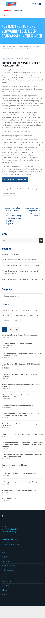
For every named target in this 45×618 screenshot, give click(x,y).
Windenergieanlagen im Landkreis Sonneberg (19, 490)
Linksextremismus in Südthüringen (15, 465)
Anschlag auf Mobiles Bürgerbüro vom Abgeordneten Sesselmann (32, 212)
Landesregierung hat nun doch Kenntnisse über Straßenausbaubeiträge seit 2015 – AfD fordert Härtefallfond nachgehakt (13, 215)
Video (38, 315)
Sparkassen (21, 189)
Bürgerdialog (26, 310)
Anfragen (27, 58)
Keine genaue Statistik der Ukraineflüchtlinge (19, 405)
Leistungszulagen (8, 189)
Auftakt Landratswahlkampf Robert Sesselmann (19, 260)
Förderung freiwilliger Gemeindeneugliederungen (20, 482)
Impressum (5, 561)
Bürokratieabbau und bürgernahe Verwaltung (19, 473)
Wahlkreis (6, 320)
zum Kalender (18, 16)
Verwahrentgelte (33, 189)
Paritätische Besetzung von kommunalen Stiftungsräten (22, 265)
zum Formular (18, 10)
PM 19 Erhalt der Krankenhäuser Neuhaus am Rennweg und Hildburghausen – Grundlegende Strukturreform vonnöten (22, 444)
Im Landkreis (6, 586)
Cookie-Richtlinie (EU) (9, 570)
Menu (37, 4)
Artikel (4, 577)
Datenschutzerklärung (9, 566)
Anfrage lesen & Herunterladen (16, 179)
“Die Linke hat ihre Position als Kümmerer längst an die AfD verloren (22, 425)
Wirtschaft (16, 320)
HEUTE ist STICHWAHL (10, 254)
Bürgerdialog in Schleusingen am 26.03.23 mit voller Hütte (22, 279)
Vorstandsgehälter (9, 194)
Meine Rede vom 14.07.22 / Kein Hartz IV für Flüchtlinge (22, 434)
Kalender (5, 590)
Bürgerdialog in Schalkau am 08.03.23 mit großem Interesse (20, 375)
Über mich (5, 594)
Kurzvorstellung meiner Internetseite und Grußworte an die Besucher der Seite (22, 456)
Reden (31, 315)
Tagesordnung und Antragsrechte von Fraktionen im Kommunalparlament (20, 272)
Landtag (36, 310)
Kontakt (4, 557)
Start (3, 553)
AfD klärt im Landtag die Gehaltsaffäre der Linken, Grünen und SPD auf (21, 396)
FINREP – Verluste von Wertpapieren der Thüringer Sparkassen (21, 385)
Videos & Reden (7, 581)
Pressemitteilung (19, 315)
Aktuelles (20, 58)
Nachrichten (6, 315)
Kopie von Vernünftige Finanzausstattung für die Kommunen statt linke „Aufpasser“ (20, 414)
